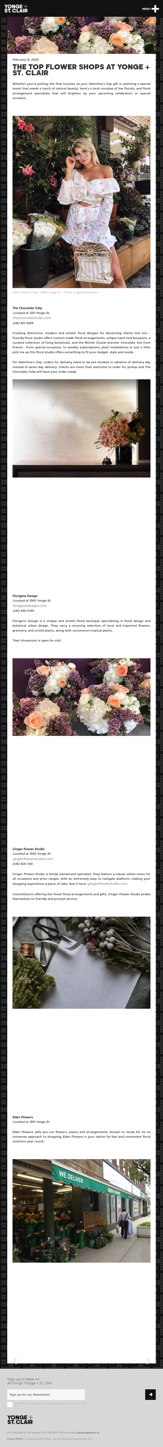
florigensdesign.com (29, 606)
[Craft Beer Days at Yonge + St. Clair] (15, 1362)
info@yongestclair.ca (88, 1432)
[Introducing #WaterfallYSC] (148, 1362)
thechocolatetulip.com (32, 318)
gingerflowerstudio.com (107, 884)
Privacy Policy (15, 1438)
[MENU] (155, 9)
